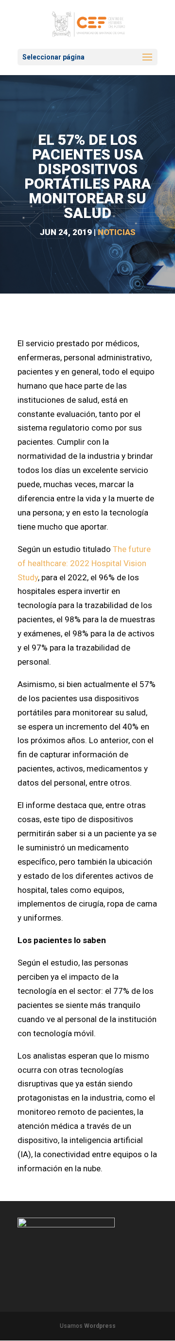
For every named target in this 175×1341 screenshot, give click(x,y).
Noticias (117, 232)
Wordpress (100, 1325)
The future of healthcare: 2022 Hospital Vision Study (84, 563)
